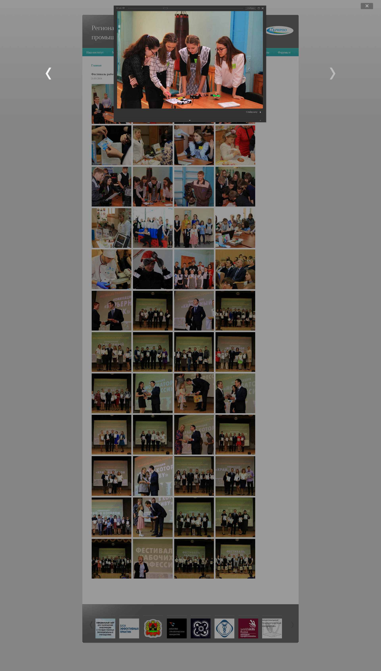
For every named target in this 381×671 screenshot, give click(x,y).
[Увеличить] (259, 8)
